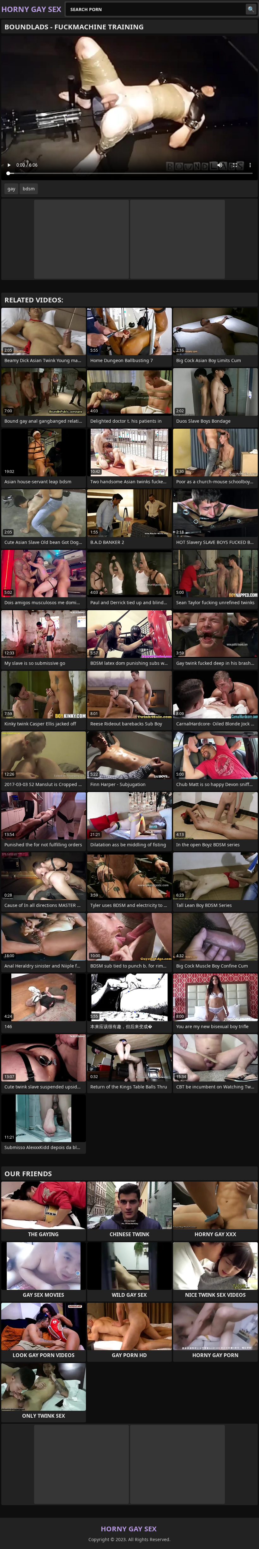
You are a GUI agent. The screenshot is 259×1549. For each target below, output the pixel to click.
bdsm (29, 189)
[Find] (251, 9)
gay (11, 189)
